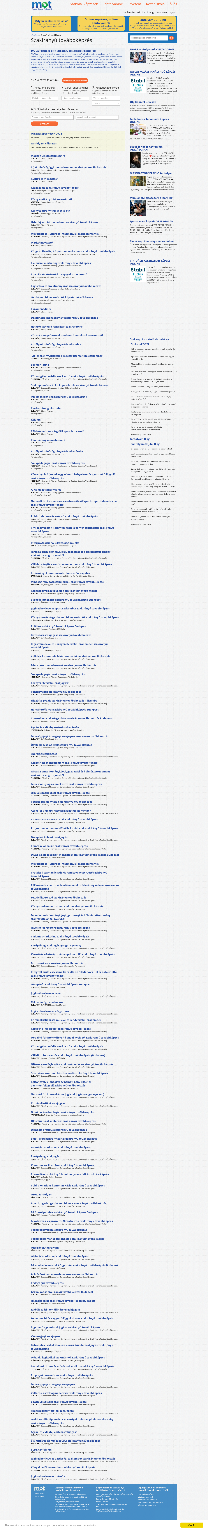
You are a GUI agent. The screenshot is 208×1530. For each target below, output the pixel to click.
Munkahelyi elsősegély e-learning (151, 198)
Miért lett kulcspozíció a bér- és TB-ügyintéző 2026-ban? (152, 502)
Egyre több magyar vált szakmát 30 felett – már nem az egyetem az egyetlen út (153, 470)
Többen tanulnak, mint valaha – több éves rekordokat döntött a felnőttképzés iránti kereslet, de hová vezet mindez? (153, 494)
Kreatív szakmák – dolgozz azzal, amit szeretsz (151, 386)
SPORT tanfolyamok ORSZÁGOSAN (152, 49)
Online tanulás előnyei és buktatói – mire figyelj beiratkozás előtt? (151, 398)
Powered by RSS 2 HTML (141, 434)
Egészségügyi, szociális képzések (150, 1502)
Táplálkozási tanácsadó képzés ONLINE (149, 120)
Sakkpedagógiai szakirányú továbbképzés (70, 1494)
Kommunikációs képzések (147, 1500)
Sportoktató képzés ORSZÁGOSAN (151, 221)
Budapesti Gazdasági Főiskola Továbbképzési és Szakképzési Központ (68, 254)
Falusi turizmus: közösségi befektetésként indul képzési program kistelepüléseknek (151, 420)
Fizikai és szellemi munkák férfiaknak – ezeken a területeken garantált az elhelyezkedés (151, 380)
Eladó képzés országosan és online (152, 241)
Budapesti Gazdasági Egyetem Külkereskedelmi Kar (61, 170)
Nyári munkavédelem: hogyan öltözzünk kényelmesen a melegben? (154, 372)
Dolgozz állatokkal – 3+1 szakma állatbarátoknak (151, 448)
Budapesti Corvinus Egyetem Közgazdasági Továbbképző (63, 593)
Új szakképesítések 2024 (46, 133)
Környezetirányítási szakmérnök (67, 1502)
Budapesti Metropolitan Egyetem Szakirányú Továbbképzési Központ (68, 567)
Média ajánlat (39, 1496)
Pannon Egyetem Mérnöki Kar (52, 202)
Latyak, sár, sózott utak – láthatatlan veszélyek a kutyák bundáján (151, 518)
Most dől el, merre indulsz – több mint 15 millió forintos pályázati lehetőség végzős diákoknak (151, 477)
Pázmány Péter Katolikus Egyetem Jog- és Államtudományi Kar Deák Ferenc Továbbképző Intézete (79, 686)
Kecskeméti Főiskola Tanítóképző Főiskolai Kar (60, 677)
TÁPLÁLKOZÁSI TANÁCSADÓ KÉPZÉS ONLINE (152, 73)
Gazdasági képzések (146, 1494)
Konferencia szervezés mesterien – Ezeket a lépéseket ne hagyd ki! (154, 413)
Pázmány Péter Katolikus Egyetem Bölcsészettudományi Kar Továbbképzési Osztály (74, 236)
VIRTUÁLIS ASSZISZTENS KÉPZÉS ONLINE (150, 262)
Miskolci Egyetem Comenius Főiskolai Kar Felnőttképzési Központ (68, 576)
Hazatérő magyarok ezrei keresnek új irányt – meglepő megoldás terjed (150, 462)
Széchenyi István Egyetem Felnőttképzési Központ (56, 190)
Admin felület (39, 1494)
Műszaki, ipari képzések (147, 1505)
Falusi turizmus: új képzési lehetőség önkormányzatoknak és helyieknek (146, 428)
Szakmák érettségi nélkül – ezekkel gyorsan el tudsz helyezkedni (153, 455)
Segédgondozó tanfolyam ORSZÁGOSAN (146, 148)
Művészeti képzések (145, 1497)
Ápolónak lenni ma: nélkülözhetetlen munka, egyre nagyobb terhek (152, 357)
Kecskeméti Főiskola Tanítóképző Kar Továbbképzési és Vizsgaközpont (69, 466)
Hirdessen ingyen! (167, 12)
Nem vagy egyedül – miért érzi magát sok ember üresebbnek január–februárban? (151, 510)
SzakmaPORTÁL (141, 344)
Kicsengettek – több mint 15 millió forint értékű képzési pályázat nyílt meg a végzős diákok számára (153, 485)
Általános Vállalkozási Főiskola (53, 602)
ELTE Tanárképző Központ (51, 611)
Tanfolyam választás (44, 143)
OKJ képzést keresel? (143, 102)
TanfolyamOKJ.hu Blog (145, 444)
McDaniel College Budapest (51, 1177)
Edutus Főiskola (47, 159)
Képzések (35, 35)
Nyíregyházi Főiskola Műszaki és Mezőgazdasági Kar (64, 585)
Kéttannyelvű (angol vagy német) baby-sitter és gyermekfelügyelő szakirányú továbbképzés (72, 1505)
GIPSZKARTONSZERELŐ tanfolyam (151, 173)
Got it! (191, 1525)
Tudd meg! (148, 12)
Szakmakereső (131, 12)
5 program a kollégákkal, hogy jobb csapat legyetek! (153, 391)
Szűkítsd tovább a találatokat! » (75, 80)
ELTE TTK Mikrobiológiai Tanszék (53, 1005)
